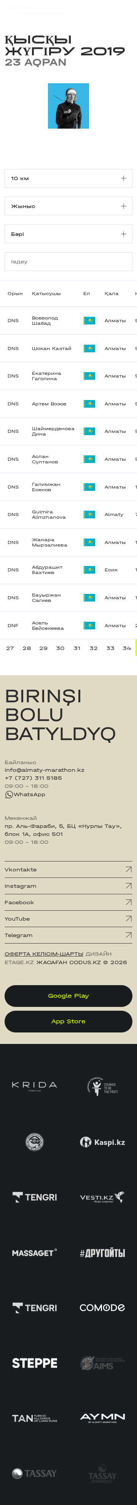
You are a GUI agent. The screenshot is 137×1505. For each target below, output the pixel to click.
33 (110, 648)
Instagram (21, 886)
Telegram (19, 935)
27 (10, 648)
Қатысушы (46, 293)
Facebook (19, 902)
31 (76, 648)
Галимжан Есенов (46, 487)
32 (93, 648)
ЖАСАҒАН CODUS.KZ (68, 962)
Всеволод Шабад (45, 320)
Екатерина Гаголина (46, 376)
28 (26, 648)
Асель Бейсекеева (48, 625)
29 (43, 648)
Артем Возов (49, 403)
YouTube (17, 919)
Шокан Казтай (52, 348)
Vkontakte (21, 869)
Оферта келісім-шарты (44, 954)
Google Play (68, 995)
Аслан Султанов (45, 459)
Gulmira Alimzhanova (49, 514)
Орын (15, 293)
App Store (68, 1021)
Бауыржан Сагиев (46, 597)
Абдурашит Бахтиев (47, 570)
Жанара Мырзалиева (49, 542)
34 (127, 648)
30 (60, 648)
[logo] (35, 10)
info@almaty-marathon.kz (44, 770)
